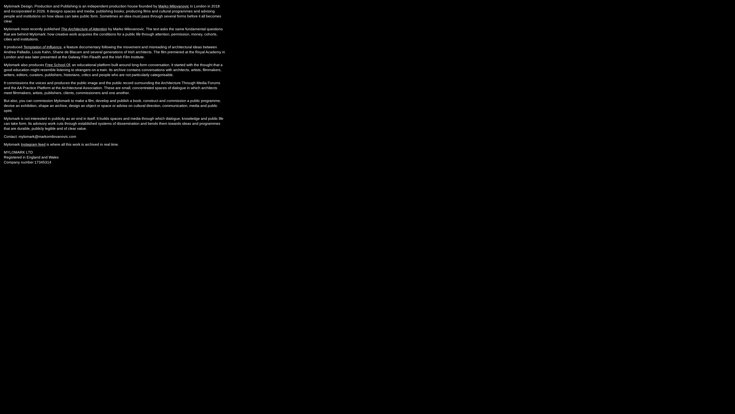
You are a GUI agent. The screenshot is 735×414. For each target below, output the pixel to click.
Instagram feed (33, 144)
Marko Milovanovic (173, 6)
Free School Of (57, 65)
